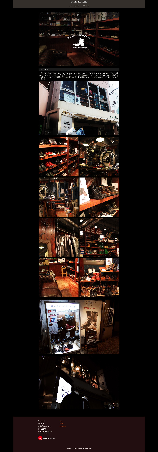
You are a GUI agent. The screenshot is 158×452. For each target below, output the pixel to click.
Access (77, 5)
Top (70, 5)
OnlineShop (86, 5)
